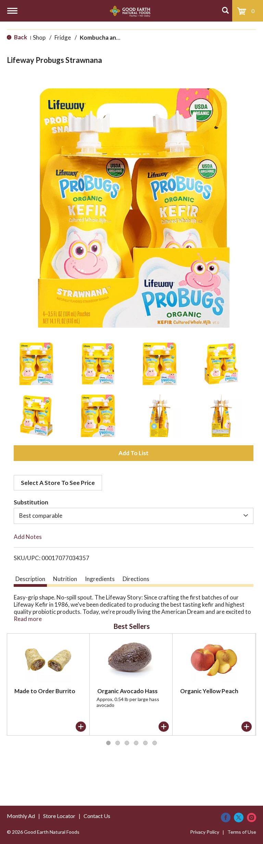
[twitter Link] (238, 817)
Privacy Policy (204, 832)
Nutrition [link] (65, 578)
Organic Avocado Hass (127, 691)
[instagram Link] (251, 817)
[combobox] (133, 515)
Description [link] (30, 578)
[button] (36, 363)
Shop (39, 37)
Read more (28, 618)
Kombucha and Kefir (106, 37)
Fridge (62, 37)
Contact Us (97, 816)
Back (20, 37)
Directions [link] (136, 578)
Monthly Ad (21, 816)
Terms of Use (241, 832)
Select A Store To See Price (58, 482)
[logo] (130, 11)
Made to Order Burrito (44, 691)
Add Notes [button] (28, 536)
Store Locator (59, 816)
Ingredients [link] (100, 578)
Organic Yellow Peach (209, 691)
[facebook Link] (225, 817)
